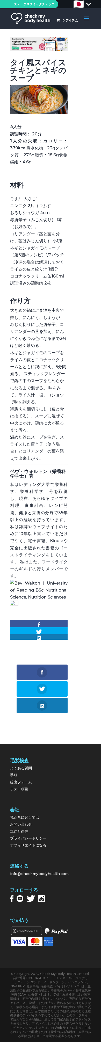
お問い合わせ (21, 824)
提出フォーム (21, 782)
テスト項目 (19, 789)
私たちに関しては (24, 817)
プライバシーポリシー (28, 838)
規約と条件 (19, 831)
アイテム (70, 20)
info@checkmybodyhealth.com (39, 873)
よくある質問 (21, 768)
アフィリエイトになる (28, 845)
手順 (13, 775)
